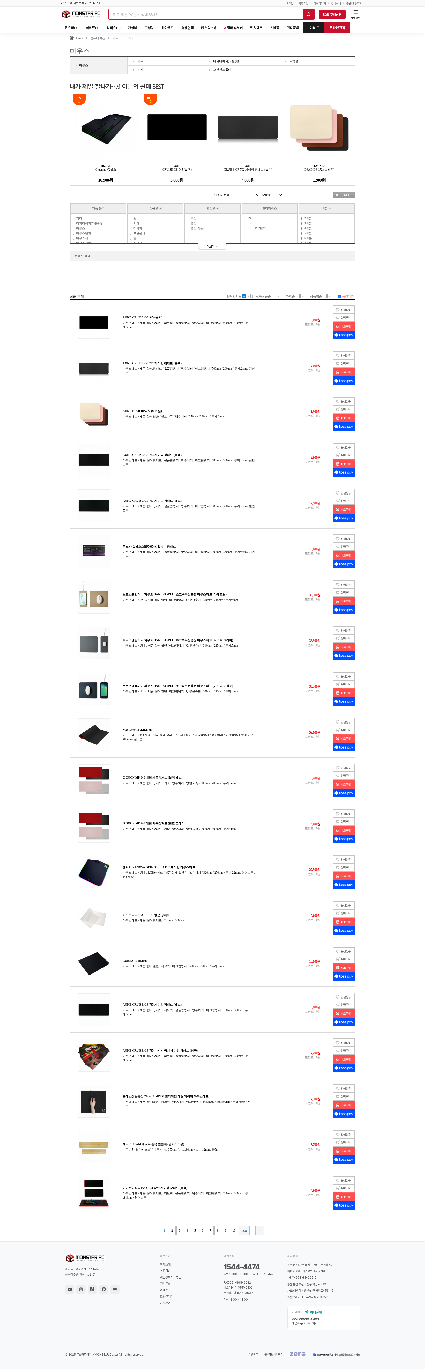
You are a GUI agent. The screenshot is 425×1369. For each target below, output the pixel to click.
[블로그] (92, 1289)
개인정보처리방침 (171, 1277)
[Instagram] (81, 1289)
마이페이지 (320, 3)
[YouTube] (69, 1289)
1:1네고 (313, 27)
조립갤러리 (166, 1296)
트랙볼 (293, 61)
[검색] (308, 14)
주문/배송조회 (354, 3)
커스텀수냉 (209, 27)
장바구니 (336, 3)
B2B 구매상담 (332, 14)
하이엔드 (167, 27)
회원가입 (303, 3)
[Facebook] (103, 1289)
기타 (131, 38)
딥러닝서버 (233, 27)
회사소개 (165, 1264)
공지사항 (165, 1303)
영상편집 (187, 27)
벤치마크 (256, 27)
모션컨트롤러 (222, 69)
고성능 (149, 27)
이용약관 (165, 1271)
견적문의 (293, 27)
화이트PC (93, 27)
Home (80, 38)
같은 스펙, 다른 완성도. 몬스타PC (80, 3)
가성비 (132, 27)
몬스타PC (71, 27)
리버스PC (114, 27)
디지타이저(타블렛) (226, 61)
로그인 (289, 3)
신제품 (274, 27)
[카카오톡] (115, 1289)
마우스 (116, 38)
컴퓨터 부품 (98, 38)
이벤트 (164, 1290)
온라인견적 (337, 27)
